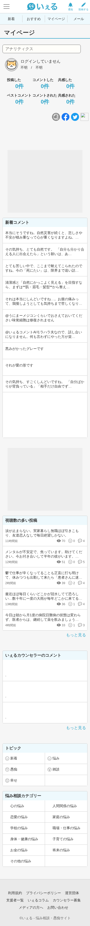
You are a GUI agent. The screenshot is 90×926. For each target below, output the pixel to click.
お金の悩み (19, 850)
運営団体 (72, 893)
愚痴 (13, 769)
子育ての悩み (63, 839)
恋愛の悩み (19, 817)
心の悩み (17, 806)
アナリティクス (19, 49)
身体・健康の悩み (24, 839)
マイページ (56, 19)
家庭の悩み (61, 817)
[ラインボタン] (84, 117)
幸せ (13, 780)
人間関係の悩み (64, 806)
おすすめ (34, 19)
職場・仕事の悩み (66, 828)
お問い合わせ (57, 907)
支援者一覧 (15, 900)
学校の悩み (19, 828)
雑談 (56, 769)
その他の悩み (20, 861)
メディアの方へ (31, 907)
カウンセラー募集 (67, 900)
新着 (11, 19)
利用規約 (15, 893)
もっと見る (76, 635)
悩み (56, 758)
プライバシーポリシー (43, 893)
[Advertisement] (45, 181)
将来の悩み (61, 850)
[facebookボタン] (66, 117)
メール (79, 19)
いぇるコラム (38, 900)
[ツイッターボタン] (75, 117)
